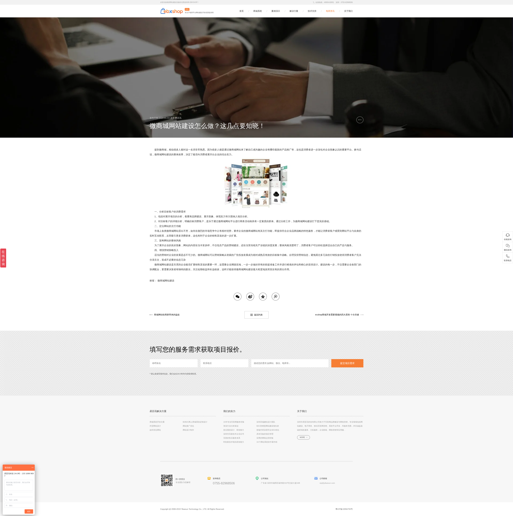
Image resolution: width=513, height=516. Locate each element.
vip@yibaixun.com (327, 483)
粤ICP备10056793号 (344, 509)
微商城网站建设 (166, 280)
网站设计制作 (188, 430)
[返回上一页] (359, 120)
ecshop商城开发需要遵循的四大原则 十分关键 (337, 315)
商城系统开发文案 (157, 422)
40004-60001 (329, 2)
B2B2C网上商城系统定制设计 (195, 422)
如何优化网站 (155, 430)
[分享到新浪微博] (250, 296)
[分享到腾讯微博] (275, 296)
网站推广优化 (188, 426)
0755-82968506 (347, 2)
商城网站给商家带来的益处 (167, 315)
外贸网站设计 (155, 426)
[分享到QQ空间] (263, 296)
